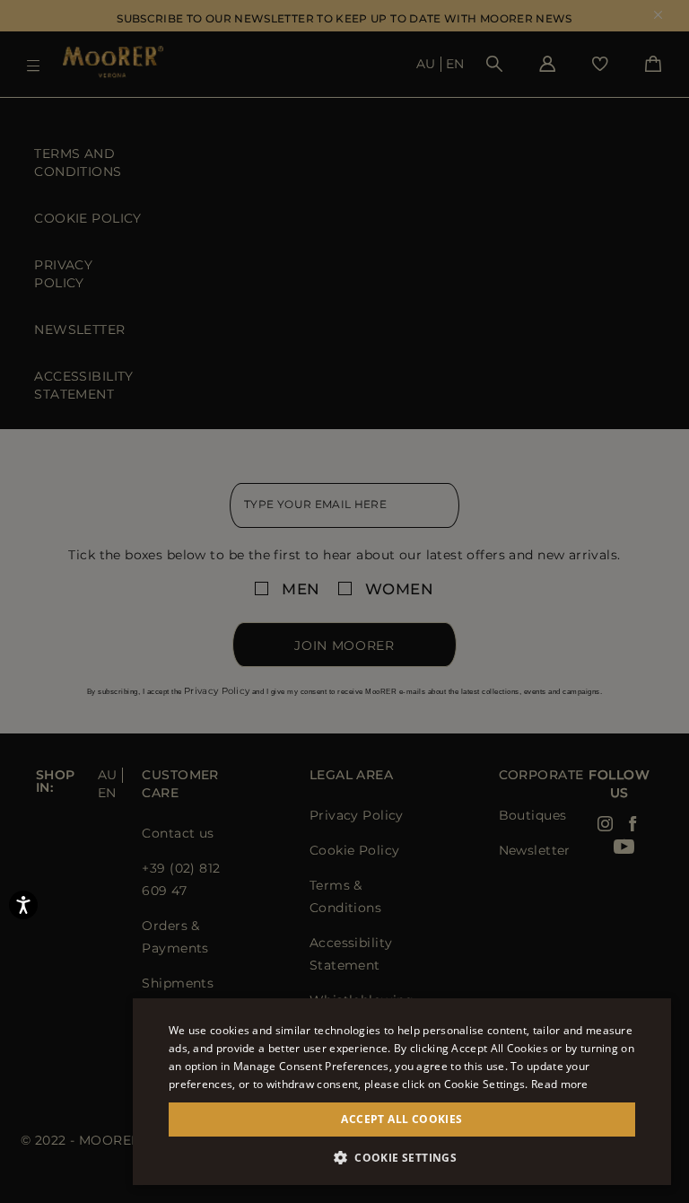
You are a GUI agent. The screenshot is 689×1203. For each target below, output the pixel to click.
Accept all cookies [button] (401, 1119)
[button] (402, 1157)
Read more (560, 1084)
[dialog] (344, 601)
